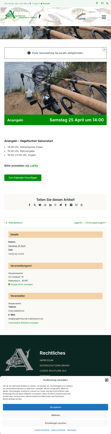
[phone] (107, 3)
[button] (106, 380)
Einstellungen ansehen (55, 423)
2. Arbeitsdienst (14, 222)
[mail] (102, 3)
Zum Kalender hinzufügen (23, 177)
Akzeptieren (55, 407)
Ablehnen (55, 415)
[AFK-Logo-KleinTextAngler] (23, 11)
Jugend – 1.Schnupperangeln (89, 222)
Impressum (71, 430)
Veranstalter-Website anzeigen (23, 322)
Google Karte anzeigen (22, 284)
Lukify (34, 165)
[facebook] (97, 3)
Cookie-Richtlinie (42, 430)
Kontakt (46, 3)
